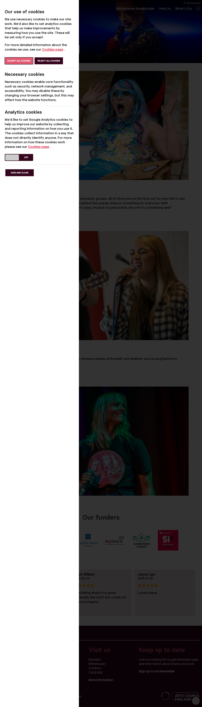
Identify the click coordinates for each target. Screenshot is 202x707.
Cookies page (52, 49)
